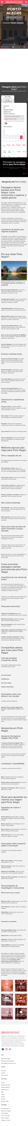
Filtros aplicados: (8, 126)
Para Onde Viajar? (5, 1058)
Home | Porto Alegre (15, 17)
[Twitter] (10, 1049)
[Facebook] (2, 1049)
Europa (3, 1096)
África (2, 1082)
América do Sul (5, 1089)
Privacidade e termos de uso (8, 1063)
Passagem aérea (5, 1108)
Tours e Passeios (5, 1115)
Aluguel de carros (5, 1120)
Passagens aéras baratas (7, 1061)
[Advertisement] (14, 67)
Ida (4, 108)
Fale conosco (4, 1075)
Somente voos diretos (9, 113)
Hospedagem (4, 1113)
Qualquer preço (7, 111)
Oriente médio (5, 1101)
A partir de (6, 106)
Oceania (3, 1099)
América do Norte (5, 1085)
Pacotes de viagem (6, 1111)
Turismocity (4, 586)
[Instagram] (6, 1049)
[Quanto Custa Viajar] (14, 2)
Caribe (2, 1094)
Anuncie (3, 1073)
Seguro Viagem (5, 1118)
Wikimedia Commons (20, 281)
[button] (14, 119)
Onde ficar (17, 47)
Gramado (13, 834)
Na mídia (3, 1070)
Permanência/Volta (8, 110)
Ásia (2, 1092)
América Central (5, 1087)
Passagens (6, 47)
